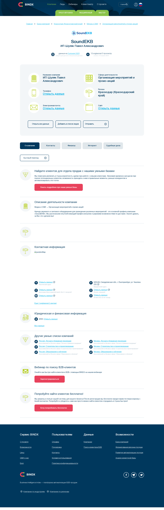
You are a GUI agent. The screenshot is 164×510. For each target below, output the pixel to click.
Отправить (89, 124)
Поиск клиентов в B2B (93, 447)
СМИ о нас (24, 458)
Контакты (56, 453)
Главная (29, 24)
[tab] (29, 145)
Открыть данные (53, 94)
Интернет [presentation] (92, 146)
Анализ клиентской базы (126, 458)
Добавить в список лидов (68, 124)
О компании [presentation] (30, 146)
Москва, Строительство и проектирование (111, 346)
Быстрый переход (31, 158)
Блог (22, 463)
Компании (88, 442)
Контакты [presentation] (50, 146)
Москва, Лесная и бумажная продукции (110, 341)
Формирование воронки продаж (129, 447)
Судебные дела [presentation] (113, 146)
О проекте (24, 442)
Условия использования (62, 458)
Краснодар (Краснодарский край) (68, 24)
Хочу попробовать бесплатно (53, 408)
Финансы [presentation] (71, 146)
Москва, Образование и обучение (108, 352)
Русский (140, 4)
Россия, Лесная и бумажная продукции (55, 341)
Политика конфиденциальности (65, 463)
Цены (22, 453)
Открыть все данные (40, 124)
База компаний (43, 24)
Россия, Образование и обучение (53, 352)
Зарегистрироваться (49, 379)
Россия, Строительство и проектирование (56, 346)
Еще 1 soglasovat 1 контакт (45, 303)
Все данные (39, 326)
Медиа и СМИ (92, 24)
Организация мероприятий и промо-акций (120, 24)
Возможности (25, 447)
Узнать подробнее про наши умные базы (58, 187)
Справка (55, 442)
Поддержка (57, 447)
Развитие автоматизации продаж (129, 453)
